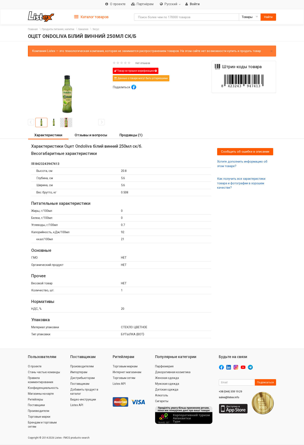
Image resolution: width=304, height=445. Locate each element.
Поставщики (36, 405)
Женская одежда (167, 378)
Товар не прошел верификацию (136, 70)
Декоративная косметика (172, 372)
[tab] (91, 16)
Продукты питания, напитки (58, 29)
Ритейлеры (35, 399)
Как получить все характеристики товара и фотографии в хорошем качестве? (241, 183)
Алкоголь (161, 395)
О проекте (35, 366)
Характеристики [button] (48, 135)
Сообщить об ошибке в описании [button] (245, 151)
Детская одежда (166, 389)
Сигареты (161, 401)
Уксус (95, 29)
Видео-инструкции (83, 399)
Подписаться (265, 382)
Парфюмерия (164, 366)
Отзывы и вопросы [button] (91, 135)
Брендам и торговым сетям (42, 424)
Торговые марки (39, 416)
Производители (38, 410)
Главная (33, 29)
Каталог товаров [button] (94, 17)
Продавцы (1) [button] (131, 135)
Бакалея (83, 29)
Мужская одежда (167, 383)
